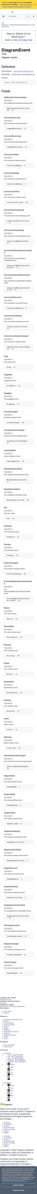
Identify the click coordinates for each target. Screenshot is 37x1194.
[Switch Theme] (33, 16)
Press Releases (9, 1127)
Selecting (7, 737)
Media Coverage (9, 1129)
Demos (6, 1021)
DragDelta (8, 375)
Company (7, 1122)
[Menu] (3, 16)
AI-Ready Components (17, 1006)
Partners (6, 1033)
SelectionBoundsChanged (14, 755)
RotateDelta (9, 682)
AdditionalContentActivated (15, 97)
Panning (7, 544)
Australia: (17, 1062)
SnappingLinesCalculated (14, 905)
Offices (6, 1133)
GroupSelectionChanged (14, 430)
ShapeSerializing (11, 886)
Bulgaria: (16, 1060)
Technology (8, 1124)
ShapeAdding (9, 794)
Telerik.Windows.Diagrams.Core (20, 25)
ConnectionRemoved (12, 297)
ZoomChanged (10, 962)
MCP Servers (4, 1006)
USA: (15, 1055)
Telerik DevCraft (5, 999)
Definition (8, 67)
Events (6, 1037)
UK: (15, 1056)
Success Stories (9, 1045)
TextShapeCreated (11, 925)
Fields (6, 91)
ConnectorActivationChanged (16, 336)
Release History (9, 1025)
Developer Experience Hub (13, 1019)
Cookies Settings (18, 1190)
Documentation (9, 1023)
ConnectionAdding (11, 173)
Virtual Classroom (10, 1035)
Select (6, 719)
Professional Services (11, 1031)
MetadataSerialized (12, 489)
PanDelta (7, 526)
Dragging (7, 393)
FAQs (6, 1038)
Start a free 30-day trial (18, 40)
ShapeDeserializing (12, 831)
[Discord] (9, 1079)
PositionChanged (11, 563)
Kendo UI (3, 1003)
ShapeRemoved (10, 868)
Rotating (7, 700)
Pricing (6, 1013)
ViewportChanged (11, 944)
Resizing (7, 645)
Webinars (7, 1030)
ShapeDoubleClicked (12, 850)
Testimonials (8, 1047)
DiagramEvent (16, 50)
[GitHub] (9, 1077)
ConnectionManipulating (14, 230)
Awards (6, 1126)
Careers (6, 1131)
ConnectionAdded (11, 154)
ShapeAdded (9, 776)
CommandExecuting (12, 136)
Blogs (6, 1028)
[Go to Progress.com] (6, 1105)
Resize (6, 608)
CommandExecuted (12, 118)
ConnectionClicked (11, 191)
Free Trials (7, 1011)
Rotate (6, 663)
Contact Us (7, 1053)
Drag (6, 356)
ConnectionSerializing (13, 316)
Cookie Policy (25, 1177)
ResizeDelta (9, 626)
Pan (5, 508)
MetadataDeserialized (13, 469)
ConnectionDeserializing (14, 210)
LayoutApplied (10, 450)
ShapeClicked (9, 813)
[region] (18, 1180)
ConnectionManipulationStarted (17, 275)
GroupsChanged (11, 412)
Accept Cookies (18, 1185)
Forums (6, 1026)
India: (16, 1058)
